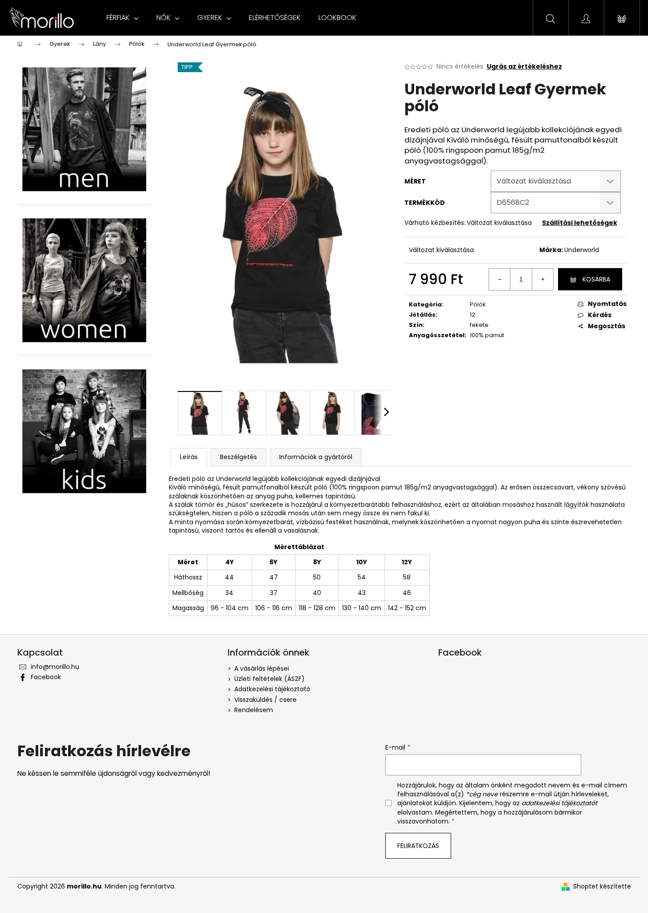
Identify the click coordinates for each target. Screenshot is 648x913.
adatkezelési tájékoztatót (559, 803)
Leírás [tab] (189, 456)
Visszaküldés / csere (265, 699)
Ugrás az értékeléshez (524, 66)
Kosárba (596, 279)
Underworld (581, 249)
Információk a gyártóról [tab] (315, 456)
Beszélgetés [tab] (238, 456)
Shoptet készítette (602, 886)
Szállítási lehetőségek (579, 222)
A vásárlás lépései (261, 668)
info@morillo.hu (55, 666)
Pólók (478, 304)
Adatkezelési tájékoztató (272, 689)
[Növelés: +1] (542, 279)
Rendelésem (253, 709)
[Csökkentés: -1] (499, 279)
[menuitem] (122, 18)
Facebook (46, 677)
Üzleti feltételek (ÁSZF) (269, 678)
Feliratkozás (418, 845)
